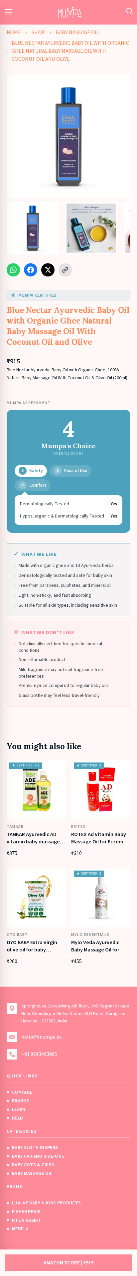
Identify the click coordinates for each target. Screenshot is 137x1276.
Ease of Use (72, 470)
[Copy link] (65, 269)
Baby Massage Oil (77, 32)
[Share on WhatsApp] (13, 269)
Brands (20, 1101)
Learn (19, 1109)
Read (17, 1118)
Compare (22, 1092)
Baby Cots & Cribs (33, 1165)
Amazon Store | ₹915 (69, 1262)
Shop (38, 32)
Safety (32, 470)
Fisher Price (26, 1211)
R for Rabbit (26, 1220)
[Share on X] (48, 269)
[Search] (129, 11)
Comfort (34, 485)
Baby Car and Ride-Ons (38, 1156)
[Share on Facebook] (30, 269)
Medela (20, 1229)
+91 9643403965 (39, 1054)
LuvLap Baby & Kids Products (46, 1203)
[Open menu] (8, 12)
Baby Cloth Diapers (35, 1147)
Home (14, 32)
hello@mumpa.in (41, 1037)
